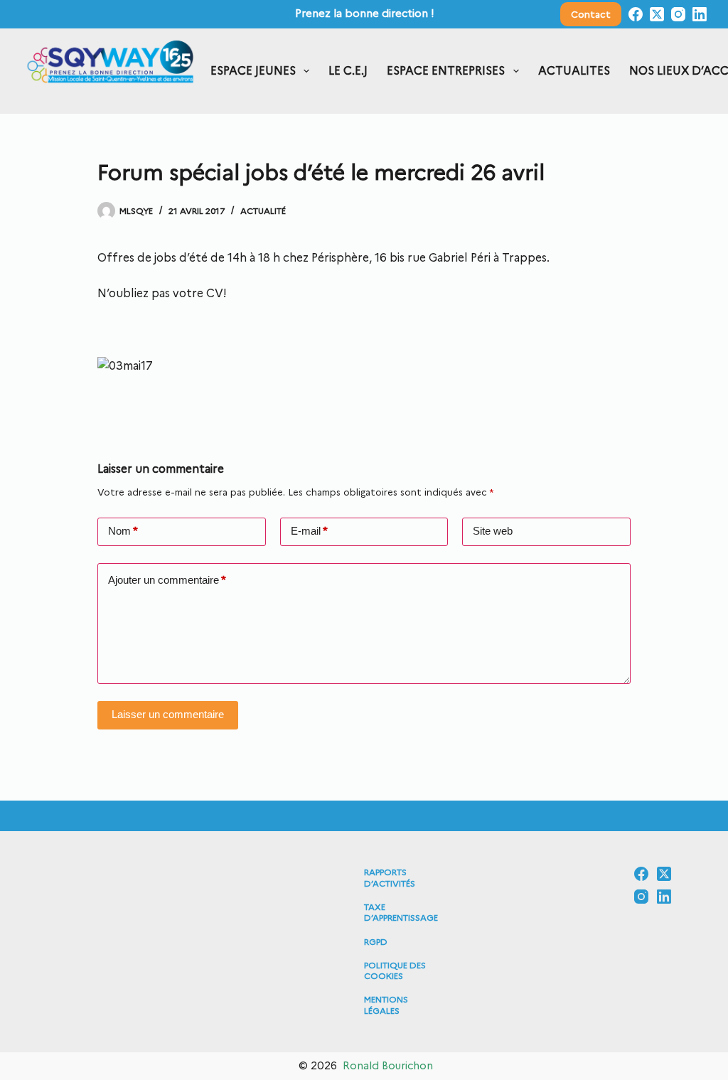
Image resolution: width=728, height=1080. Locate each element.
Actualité (263, 210)
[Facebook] (635, 14)
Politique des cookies (395, 971)
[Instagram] (678, 14)
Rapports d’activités (389, 878)
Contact (591, 14)
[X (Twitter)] (657, 14)
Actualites (574, 70)
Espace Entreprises (446, 70)
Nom (123, 531)
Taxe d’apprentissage (401, 913)
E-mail (309, 531)
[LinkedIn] (699, 14)
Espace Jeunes (253, 70)
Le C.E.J (348, 70)
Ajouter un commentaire (167, 580)
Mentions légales (386, 1005)
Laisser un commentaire (168, 714)
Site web (493, 531)
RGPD (375, 941)
